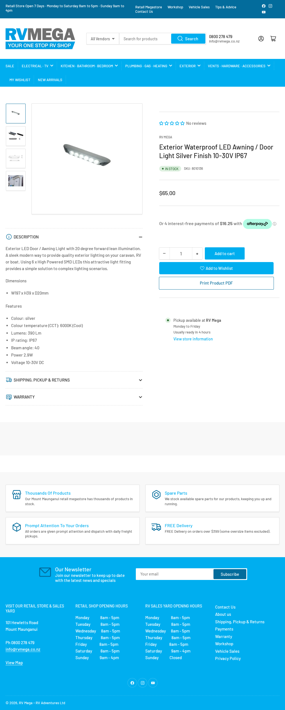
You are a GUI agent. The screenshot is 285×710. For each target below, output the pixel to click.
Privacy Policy (228, 658)
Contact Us (144, 11)
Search (191, 38)
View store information (193, 339)
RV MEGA (165, 137)
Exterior (188, 66)
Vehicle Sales (199, 7)
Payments (224, 628)
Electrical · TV (35, 66)
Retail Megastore (148, 7)
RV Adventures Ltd (50, 703)
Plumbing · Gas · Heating (146, 66)
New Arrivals (50, 80)
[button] (172, 123)
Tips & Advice (225, 7)
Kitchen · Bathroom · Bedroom (87, 66)
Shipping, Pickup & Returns (239, 621)
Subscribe (230, 574)
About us (223, 614)
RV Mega (26, 703)
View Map (14, 662)
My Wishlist (19, 80)
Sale (10, 66)
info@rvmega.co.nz (23, 649)
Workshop (175, 7)
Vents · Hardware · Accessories (237, 66)
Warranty (223, 636)
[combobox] (162, 38)
